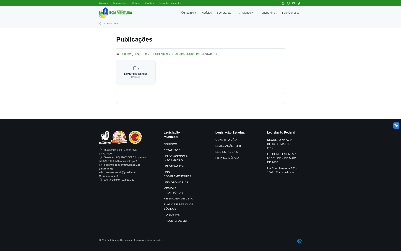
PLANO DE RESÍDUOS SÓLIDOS (178, 206)
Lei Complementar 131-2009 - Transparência (282, 170)
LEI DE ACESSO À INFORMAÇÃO (176, 158)
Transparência (268, 12)
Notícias (207, 12)
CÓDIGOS (170, 144)
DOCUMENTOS (159, 54)
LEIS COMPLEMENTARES (177, 174)
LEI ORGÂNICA (174, 166)
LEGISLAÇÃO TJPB (228, 145)
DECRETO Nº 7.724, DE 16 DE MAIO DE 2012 (280, 144)
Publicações (113, 23)
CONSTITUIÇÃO (226, 139)
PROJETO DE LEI (175, 220)
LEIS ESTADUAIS (226, 151)
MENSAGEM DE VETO (178, 198)
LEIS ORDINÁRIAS (176, 182)
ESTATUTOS (172, 150)
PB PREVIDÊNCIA (227, 157)
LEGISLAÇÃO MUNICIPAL (186, 54)
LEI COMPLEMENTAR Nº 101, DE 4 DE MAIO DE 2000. (281, 158)
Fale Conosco (290, 12)
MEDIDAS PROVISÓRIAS (173, 190)
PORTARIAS (172, 214)
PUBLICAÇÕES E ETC (134, 54)
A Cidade (245, 12)
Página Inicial (188, 12)
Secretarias (224, 12)
